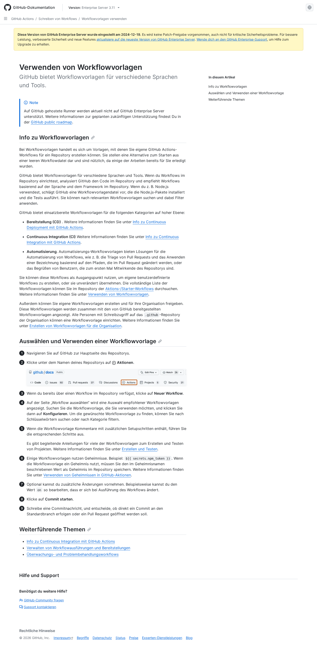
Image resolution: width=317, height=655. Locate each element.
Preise (133, 638)
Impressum (62, 638)
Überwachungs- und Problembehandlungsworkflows (73, 554)
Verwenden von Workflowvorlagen (118, 294)
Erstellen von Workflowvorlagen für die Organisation (75, 325)
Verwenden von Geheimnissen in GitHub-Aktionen (87, 475)
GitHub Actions (22, 19)
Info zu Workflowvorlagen (54, 137)
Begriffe (83, 638)
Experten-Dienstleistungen (162, 638)
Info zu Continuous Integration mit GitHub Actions (71, 541)
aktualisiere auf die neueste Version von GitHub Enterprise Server (146, 39)
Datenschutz (102, 638)
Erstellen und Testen (139, 449)
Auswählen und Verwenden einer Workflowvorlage (87, 341)
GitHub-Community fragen (44, 600)
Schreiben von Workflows (58, 19)
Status (120, 638)
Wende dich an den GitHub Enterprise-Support (232, 39)
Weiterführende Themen (52, 529)
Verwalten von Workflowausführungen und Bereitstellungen (78, 547)
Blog (189, 638)
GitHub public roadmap (51, 122)
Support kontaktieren (40, 607)
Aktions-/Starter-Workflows (129, 288)
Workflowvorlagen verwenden (104, 19)
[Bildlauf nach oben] (306, 644)
